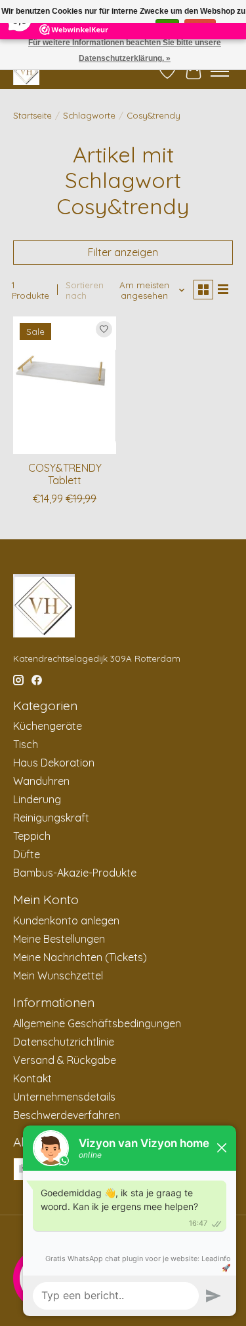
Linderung (37, 799)
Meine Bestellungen (59, 938)
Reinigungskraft (51, 817)
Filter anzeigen (123, 252)
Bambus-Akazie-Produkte (74, 872)
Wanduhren (41, 780)
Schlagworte (89, 115)
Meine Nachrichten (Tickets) (80, 957)
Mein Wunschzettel (58, 975)
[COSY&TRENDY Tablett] (64, 384)
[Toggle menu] (220, 71)
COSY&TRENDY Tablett (65, 474)
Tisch (25, 744)
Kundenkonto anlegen (66, 920)
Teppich (32, 836)
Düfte (26, 854)
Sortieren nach (85, 290)
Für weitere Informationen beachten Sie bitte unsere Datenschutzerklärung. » (124, 50)
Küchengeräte (47, 725)
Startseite (32, 115)
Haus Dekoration (53, 762)
